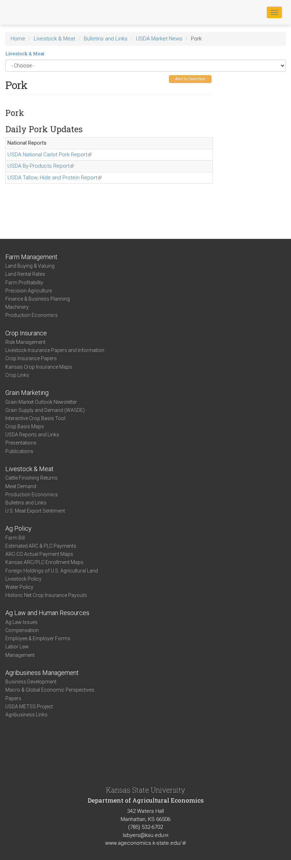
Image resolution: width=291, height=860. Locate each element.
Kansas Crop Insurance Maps (38, 367)
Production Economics (31, 315)
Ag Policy (18, 528)
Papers (13, 698)
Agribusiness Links (26, 714)
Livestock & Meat (54, 38)
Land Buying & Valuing (30, 266)
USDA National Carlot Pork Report (49, 154)
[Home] (28, 12)
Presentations (21, 443)
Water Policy (19, 587)
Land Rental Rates (25, 274)
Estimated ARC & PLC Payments (40, 546)
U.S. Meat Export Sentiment (35, 511)
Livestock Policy (23, 579)
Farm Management (31, 257)
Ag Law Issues (21, 622)
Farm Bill (15, 538)
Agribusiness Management (42, 672)
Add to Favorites (190, 79)
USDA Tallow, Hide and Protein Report (54, 177)
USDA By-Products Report (40, 166)
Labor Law (17, 646)
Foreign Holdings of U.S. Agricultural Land (51, 571)
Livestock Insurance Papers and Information (54, 350)
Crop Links (17, 375)
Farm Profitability (24, 282)
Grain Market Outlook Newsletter (41, 402)
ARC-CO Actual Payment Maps (39, 554)
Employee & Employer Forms (37, 638)
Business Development (30, 682)
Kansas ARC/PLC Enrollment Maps (44, 562)
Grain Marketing (27, 392)
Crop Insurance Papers (31, 358)
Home (18, 38)
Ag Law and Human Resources (47, 612)
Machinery (17, 307)
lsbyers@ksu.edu (145, 835)
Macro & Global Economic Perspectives (49, 690)
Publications (19, 451)
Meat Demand (20, 486)
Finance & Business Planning (37, 299)
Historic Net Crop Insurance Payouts (46, 595)
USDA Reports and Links (32, 434)
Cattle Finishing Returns (31, 478)
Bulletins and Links (105, 38)
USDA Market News (159, 38)
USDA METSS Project (29, 706)
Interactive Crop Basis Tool (35, 418)
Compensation (22, 630)
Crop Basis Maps (24, 426)
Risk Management (25, 342)
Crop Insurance (26, 333)
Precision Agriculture (28, 291)
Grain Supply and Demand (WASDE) (45, 410)
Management (20, 655)
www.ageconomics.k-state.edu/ (145, 843)
